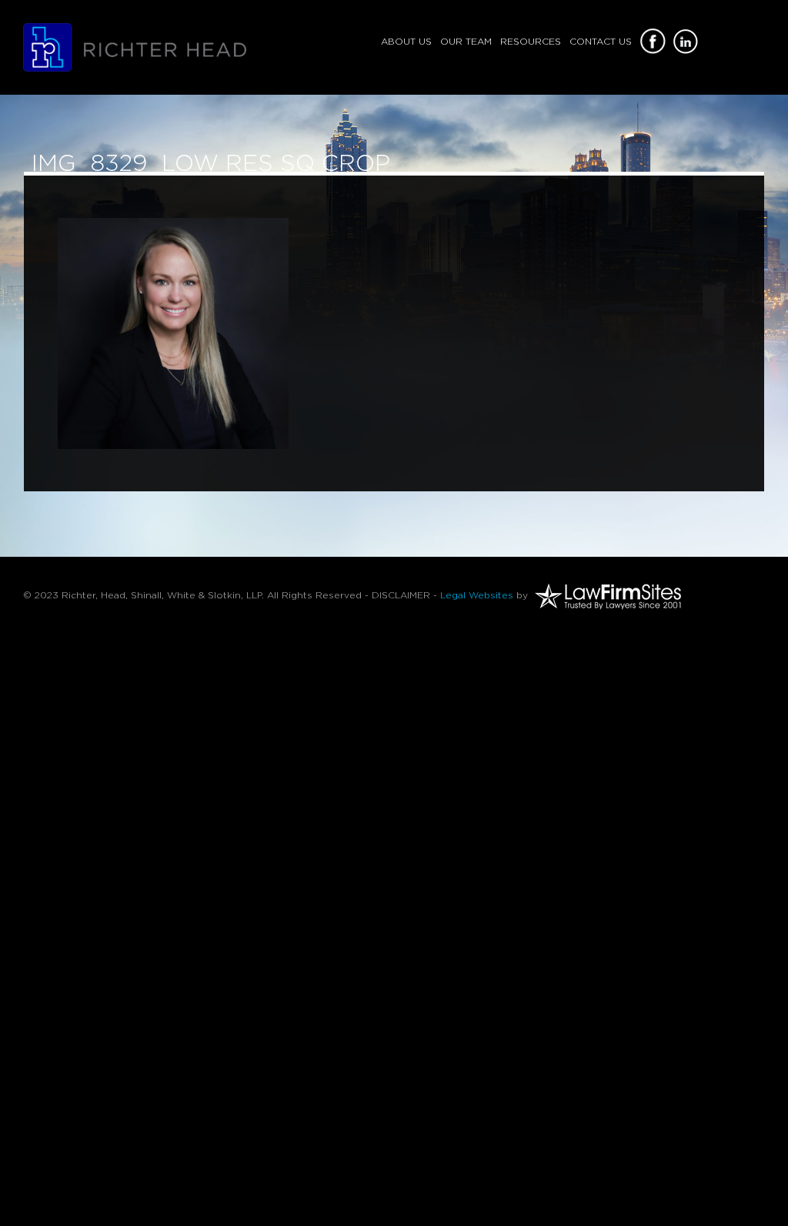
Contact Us (600, 41)
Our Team (466, 41)
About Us (406, 41)
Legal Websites (476, 595)
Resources (530, 41)
